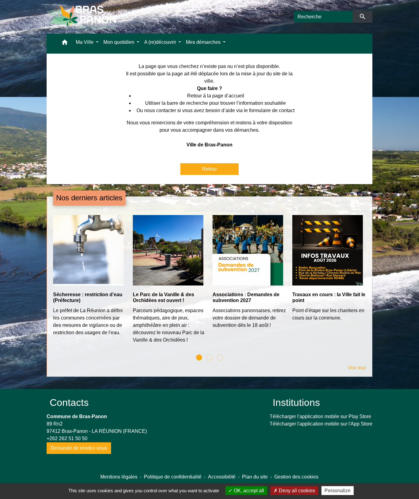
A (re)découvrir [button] (160, 42)
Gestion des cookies (296, 476)
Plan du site (255, 476)
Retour (209, 169)
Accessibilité (222, 476)
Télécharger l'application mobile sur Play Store (320, 416)
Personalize (338, 490)
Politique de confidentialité (173, 476)
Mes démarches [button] (204, 42)
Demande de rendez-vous (79, 448)
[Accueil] (81, 17)
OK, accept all (248, 490)
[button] (64, 43)
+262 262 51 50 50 (67, 438)
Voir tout (357, 367)
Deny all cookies (296, 490)
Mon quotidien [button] (119, 42)
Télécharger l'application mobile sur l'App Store (321, 423)
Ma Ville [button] (85, 42)
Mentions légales (118, 476)
